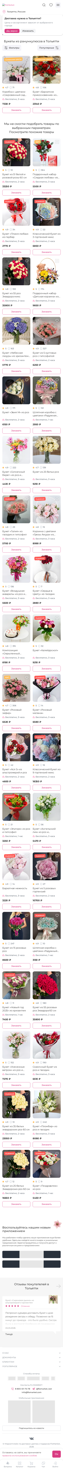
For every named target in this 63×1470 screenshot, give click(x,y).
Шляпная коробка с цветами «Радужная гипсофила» (45, 414)
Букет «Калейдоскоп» (45, 650)
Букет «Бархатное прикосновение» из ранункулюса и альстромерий (45, 93)
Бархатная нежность (14, 888)
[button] (58, 1286)
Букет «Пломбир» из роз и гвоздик (45, 1128)
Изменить (28, 30)
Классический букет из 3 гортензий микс (47, 235)
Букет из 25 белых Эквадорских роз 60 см (16, 1187)
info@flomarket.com (31, 1392)
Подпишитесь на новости (31, 1428)
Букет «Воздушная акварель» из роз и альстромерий (13, 592)
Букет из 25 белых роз (46, 471)
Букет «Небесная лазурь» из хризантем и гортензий (15, 354)
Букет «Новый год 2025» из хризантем (14, 1009)
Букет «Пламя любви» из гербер (15, 235)
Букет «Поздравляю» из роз (45, 1187)
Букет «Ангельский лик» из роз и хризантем (44, 830)
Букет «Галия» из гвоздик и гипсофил (14, 533)
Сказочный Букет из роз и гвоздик (45, 1068)
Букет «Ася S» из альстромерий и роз (14, 771)
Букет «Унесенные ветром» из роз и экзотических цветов (15, 1068)
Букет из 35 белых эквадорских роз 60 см (16, 1128)
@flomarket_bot (44, 1389)
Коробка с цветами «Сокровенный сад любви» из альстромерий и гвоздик (13, 93)
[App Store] (31, 1264)
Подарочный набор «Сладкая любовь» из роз (45, 176)
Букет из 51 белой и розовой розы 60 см (14, 176)
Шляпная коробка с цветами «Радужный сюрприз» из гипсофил (47, 949)
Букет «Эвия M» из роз (15, 412)
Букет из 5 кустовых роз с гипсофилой (44, 354)
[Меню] (58, 5)
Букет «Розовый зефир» (12, 711)
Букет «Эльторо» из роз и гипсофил (16, 830)
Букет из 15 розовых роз (14, 949)
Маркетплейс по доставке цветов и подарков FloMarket (32, 1444)
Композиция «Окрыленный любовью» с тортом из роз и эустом (15, 652)
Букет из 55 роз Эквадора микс (11, 295)
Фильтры (14, 47)
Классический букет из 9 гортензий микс (47, 771)
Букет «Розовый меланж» (42, 711)
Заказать (16, 110)
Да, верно (12, 30)
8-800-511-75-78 (22, 1389)
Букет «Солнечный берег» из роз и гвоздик (13, 473)
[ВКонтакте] (31, 1438)
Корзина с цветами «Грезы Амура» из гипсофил (44, 533)
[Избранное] (51, 5)
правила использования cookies (19, 1455)
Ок (56, 1454)
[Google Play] (31, 1254)
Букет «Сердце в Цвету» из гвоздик (44, 592)
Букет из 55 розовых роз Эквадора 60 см (45, 1009)
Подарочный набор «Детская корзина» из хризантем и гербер (46, 295)
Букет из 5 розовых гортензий (44, 890)
